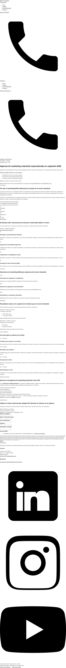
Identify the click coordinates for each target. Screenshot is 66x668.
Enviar (2, 441)
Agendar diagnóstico (5, 90)
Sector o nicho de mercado (7, 417)
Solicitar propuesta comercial (7, 172)
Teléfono (2, 423)
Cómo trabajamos (5, 389)
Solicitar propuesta (4, 12)
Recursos (5, 9)
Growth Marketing (7, 8)
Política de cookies (16, 667)
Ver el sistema (18, 172)
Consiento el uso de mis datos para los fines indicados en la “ (24, 433)
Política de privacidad (5, 667)
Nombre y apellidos (5, 413)
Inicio (4, 5)
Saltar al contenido (4, 0)
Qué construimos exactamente (8, 387)
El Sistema (2, 462)
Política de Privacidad (39, 433)
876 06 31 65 (3, 456)
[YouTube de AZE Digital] (33, 662)
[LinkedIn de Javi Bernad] (33, 528)
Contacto (20, 462)
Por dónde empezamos (6, 392)
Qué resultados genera (6, 391)
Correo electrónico (5, 420)
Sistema (4, 6)
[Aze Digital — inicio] (3, 2)
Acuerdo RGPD (4, 431)
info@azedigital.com (11, 456)
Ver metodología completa (7, 230)
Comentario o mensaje (5, 426)
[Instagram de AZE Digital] (33, 595)
